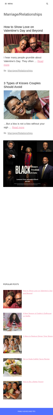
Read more (18, 127)
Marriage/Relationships (20, 70)
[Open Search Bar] (47, 3)
